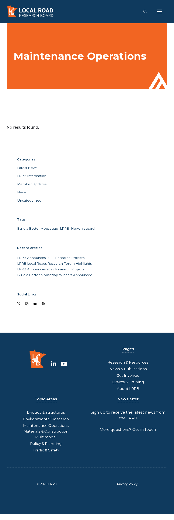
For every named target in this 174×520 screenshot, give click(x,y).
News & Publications (128, 369)
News (21, 192)
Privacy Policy (127, 484)
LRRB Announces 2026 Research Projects (50, 258)
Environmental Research (46, 419)
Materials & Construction (46, 431)
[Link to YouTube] (64, 364)
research (89, 228)
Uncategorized (29, 200)
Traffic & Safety (46, 450)
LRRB (64, 228)
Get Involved (128, 375)
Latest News (27, 168)
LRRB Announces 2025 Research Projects (50, 269)
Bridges (34, 412)
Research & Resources (128, 362)
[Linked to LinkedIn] (54, 364)
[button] (145, 11)
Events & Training (128, 382)
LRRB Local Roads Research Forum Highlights (54, 263)
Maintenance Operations (46, 425)
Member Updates (31, 184)
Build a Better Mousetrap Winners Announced (54, 275)
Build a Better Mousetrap (37, 228)
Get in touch (144, 429)
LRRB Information (31, 176)
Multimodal (46, 437)
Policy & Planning (46, 443)
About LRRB (128, 388)
